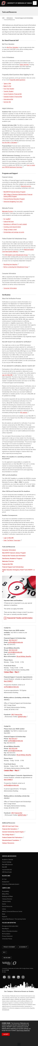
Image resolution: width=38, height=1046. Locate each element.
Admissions (10, 18)
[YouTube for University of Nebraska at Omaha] (14, 977)
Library (4, 909)
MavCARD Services (7, 864)
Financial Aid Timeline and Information (14, 556)
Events (4, 904)
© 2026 (4, 972)
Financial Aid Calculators (9, 829)
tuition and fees (24, 64)
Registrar (4, 916)
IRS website (23, 412)
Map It (17, 672)
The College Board (8, 834)
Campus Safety (6, 901)
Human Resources (7, 906)
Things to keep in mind (10, 229)
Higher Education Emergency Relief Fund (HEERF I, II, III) (18, 570)
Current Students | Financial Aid (13, 94)
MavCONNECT (8, 681)
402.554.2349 (13, 650)
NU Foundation (6, 933)
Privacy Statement (7, 936)
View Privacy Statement (23, 1030)
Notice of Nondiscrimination (9, 931)
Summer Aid (7, 102)
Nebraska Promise (7, 211)
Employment (5, 881)
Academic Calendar (7, 859)
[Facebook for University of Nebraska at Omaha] (4, 977)
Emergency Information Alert (10, 926)
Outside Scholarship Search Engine (13, 832)
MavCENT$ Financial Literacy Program (14, 192)
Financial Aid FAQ (7, 564)
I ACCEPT (5, 1034)
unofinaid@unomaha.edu (15, 642)
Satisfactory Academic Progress (12, 558)
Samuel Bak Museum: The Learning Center (14, 919)
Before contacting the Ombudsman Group (16, 267)
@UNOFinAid (22, 717)
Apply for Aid (7, 86)
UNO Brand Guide (7, 872)
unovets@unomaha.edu (15, 652)
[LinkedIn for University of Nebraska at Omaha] (18, 977)
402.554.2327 (13, 640)
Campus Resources (8, 843)
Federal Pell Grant (9, 221)
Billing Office (5, 894)
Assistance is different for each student (15, 224)
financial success (26, 186)
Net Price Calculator (12, 47)
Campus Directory (7, 899)
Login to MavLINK (9, 538)
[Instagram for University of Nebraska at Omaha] (23, 977)
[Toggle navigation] (35, 3)
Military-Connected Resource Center (12, 911)
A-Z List (4, 879)
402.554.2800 (6, 957)
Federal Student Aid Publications (12, 837)
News (3, 914)
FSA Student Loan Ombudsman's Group (16, 255)
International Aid (8, 99)
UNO (3, 18)
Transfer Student (8, 91)
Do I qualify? (7, 219)
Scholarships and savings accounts (14, 232)
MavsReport (5, 928)
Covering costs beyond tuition (12, 227)
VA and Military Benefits (23, 656)
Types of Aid (7, 83)
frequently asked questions (17, 80)
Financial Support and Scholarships (24, 18)
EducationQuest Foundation (10, 840)
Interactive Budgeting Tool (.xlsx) (13, 201)
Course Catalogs (6, 862)
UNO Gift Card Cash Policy (10, 826)
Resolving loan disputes (10, 264)
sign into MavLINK (7, 375)
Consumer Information (10, 288)
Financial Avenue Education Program (14, 199)
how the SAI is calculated (9, 142)
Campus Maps (8, 672)
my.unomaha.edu (7, 869)
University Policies (7, 938)
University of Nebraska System (10, 884)
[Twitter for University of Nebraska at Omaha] (9, 977)
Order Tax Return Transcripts (12, 540)
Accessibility (5, 891)
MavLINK (4, 867)
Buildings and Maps (7, 896)
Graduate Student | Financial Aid (13, 96)
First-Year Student (9, 89)
